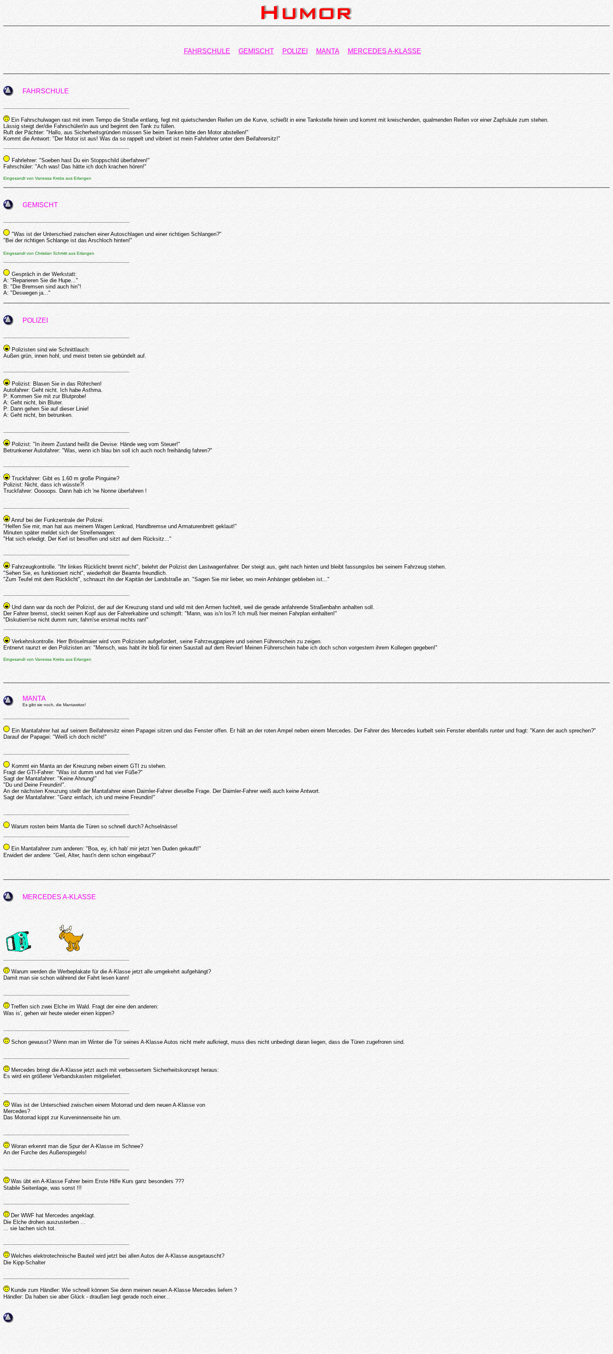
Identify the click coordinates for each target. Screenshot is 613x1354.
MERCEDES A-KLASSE (384, 51)
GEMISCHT (256, 51)
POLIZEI (295, 51)
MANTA (327, 51)
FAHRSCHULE (207, 51)
